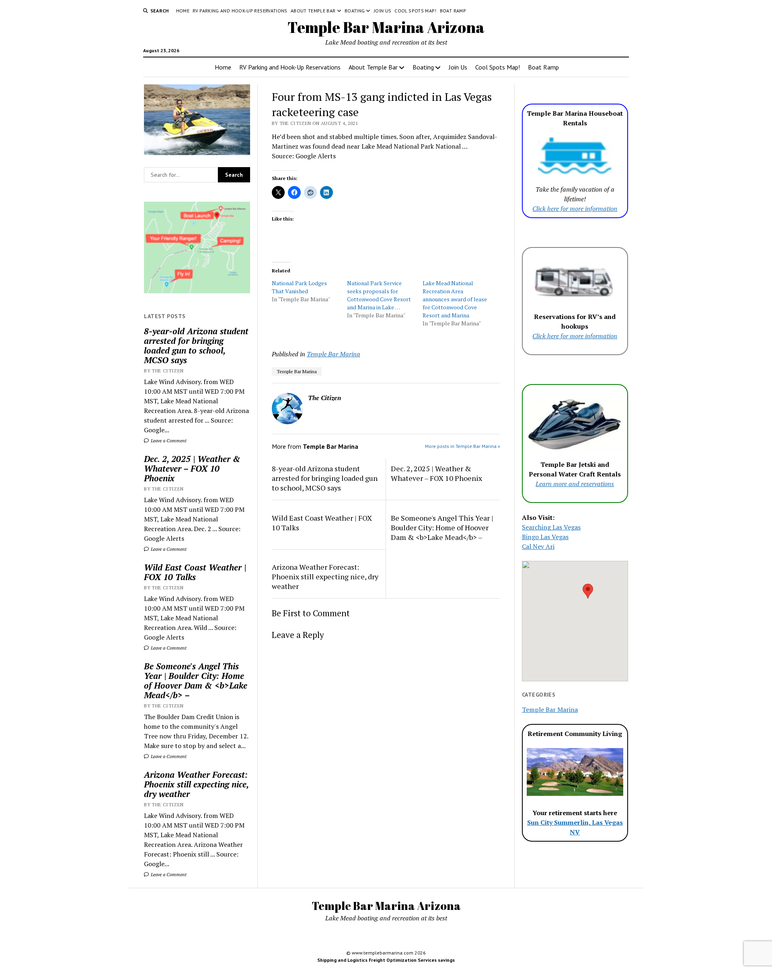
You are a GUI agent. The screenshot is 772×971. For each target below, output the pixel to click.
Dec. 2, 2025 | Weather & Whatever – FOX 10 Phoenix (192, 468)
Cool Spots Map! (415, 11)
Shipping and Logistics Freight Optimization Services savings (386, 960)
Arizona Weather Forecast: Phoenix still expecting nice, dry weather (196, 784)
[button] (588, 591)
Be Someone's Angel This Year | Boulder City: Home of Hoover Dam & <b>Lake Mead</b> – (195, 680)
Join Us (383, 11)
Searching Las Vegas (551, 527)
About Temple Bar (313, 11)
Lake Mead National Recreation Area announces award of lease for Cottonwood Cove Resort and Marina (455, 299)
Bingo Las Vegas (545, 536)
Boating (355, 11)
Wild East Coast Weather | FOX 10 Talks (195, 572)
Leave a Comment (168, 440)
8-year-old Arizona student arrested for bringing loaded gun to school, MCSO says (196, 345)
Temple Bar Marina (333, 354)
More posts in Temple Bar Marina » (462, 446)
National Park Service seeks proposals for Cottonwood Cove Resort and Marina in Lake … (379, 295)
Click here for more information (574, 208)
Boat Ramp (453, 11)
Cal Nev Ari (538, 546)
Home (182, 11)
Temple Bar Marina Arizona (386, 27)
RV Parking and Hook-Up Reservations (240, 11)
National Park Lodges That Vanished (299, 287)
